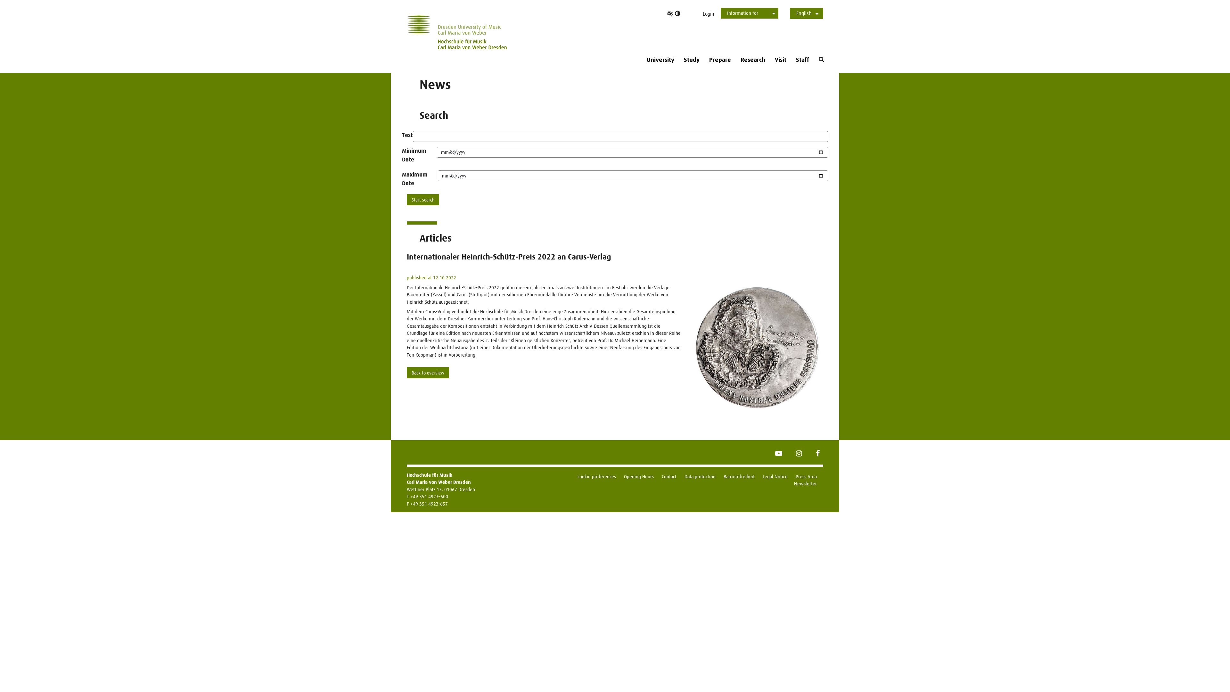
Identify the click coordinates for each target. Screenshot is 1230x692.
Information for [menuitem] (742, 13)
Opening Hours (639, 476)
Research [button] (753, 59)
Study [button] (692, 59)
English (804, 13)
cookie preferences (597, 476)
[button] (821, 60)
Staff (802, 59)
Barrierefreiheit (739, 476)
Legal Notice (775, 476)
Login (708, 14)
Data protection (700, 476)
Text (407, 135)
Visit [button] (780, 59)
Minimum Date (414, 155)
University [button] (660, 59)
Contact (669, 476)
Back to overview (428, 372)
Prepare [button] (720, 59)
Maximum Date (415, 178)
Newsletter (805, 483)
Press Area (806, 476)
